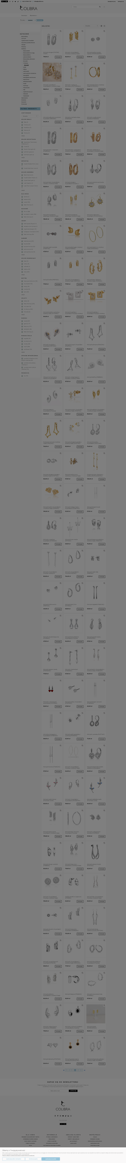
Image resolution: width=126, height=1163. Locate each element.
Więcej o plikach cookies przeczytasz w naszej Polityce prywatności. (18, 1155)
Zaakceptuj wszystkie (50, 1159)
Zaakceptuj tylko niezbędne (13, 1159)
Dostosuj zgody (33, 1159)
